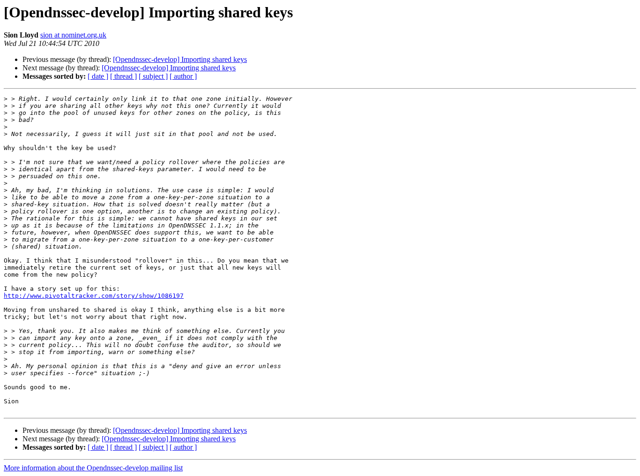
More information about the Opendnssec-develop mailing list (93, 468)
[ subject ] (153, 76)
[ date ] (98, 76)
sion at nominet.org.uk (73, 35)
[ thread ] (123, 76)
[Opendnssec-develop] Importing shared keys (180, 59)
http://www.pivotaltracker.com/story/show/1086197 (94, 295)
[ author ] (183, 76)
